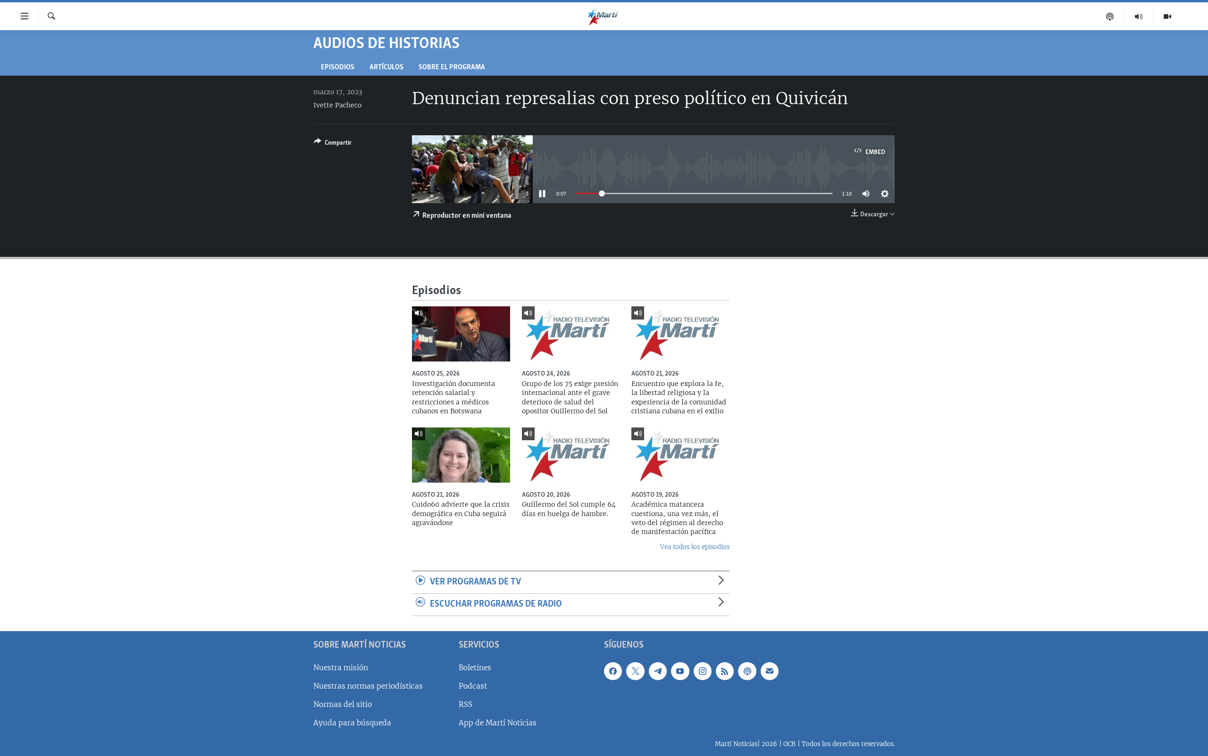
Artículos (386, 67)
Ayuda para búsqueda (352, 722)
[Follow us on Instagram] (703, 671)
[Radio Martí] (1138, 16)
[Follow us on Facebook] (613, 671)
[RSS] (725, 671)
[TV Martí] (1167, 16)
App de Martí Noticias (498, 722)
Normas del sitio (342, 704)
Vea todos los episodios (695, 547)
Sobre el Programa (452, 67)
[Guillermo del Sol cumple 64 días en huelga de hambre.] (571, 455)
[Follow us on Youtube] (680, 671)
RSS (465, 704)
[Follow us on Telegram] (658, 671)
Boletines (475, 667)
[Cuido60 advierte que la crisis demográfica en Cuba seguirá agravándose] (461, 455)
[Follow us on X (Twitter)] (635, 671)
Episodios (337, 67)
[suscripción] (770, 671)
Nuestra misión (340, 667)
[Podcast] (1110, 16)
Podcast (473, 685)
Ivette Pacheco (337, 105)
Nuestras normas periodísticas (368, 685)
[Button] (333, 144)
